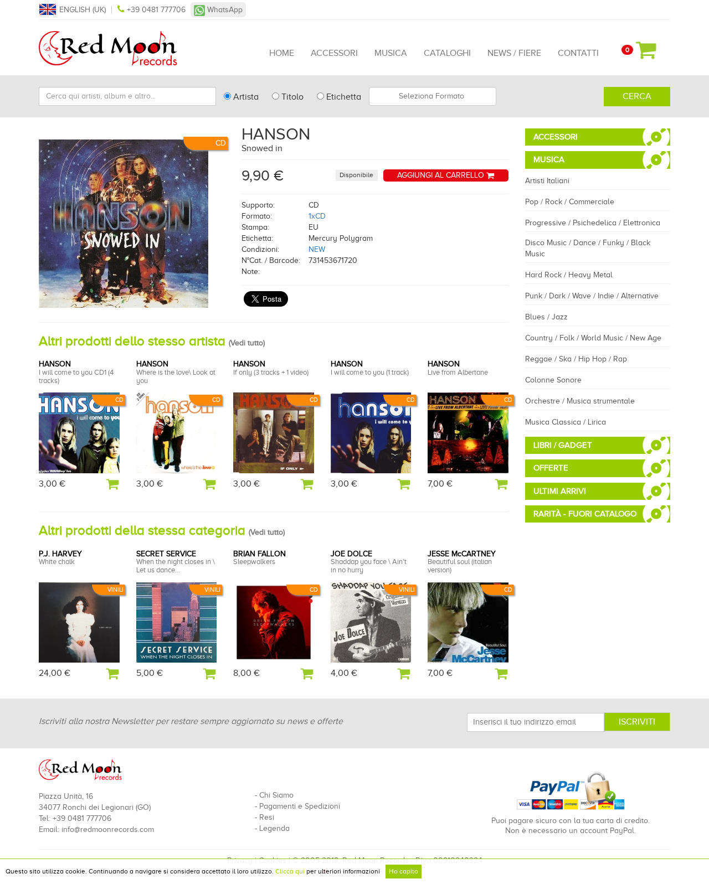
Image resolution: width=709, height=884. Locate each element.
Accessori (334, 53)
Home (281, 53)
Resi (266, 817)
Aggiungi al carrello (441, 175)
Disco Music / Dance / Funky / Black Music (587, 248)
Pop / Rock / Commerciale (569, 202)
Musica (390, 53)
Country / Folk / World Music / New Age (593, 338)
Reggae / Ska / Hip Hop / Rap (576, 359)
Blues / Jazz (546, 317)
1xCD (317, 216)
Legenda (274, 828)
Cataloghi (447, 53)
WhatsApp (224, 10)
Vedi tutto (246, 343)
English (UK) (82, 10)
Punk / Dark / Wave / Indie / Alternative (592, 296)
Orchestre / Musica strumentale (580, 401)
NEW (317, 249)
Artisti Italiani (547, 181)
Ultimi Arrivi (559, 491)
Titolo (291, 97)
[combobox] (432, 96)
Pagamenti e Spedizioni (299, 806)
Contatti (578, 53)
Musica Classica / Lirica (565, 422)
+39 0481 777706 (156, 10)
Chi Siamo (276, 795)
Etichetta (342, 97)
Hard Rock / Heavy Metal (569, 275)
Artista (245, 97)
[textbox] (432, 96)
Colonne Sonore (553, 380)
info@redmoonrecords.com (107, 829)
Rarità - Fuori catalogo (584, 513)
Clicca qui (290, 871)
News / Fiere (514, 53)
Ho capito (403, 871)
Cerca (637, 96)
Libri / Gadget (562, 445)
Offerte (550, 467)
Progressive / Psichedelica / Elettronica (592, 223)
